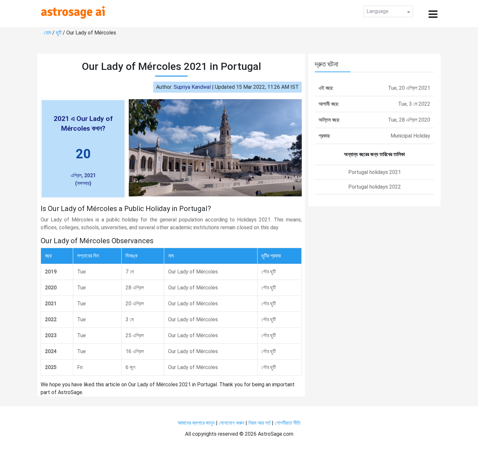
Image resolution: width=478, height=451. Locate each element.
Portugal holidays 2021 (374, 172)
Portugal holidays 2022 (374, 187)
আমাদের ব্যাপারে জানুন (196, 423)
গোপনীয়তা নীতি (287, 423)
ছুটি (59, 33)
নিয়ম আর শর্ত (259, 423)
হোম (48, 33)
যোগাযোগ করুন (231, 423)
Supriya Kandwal (192, 87)
